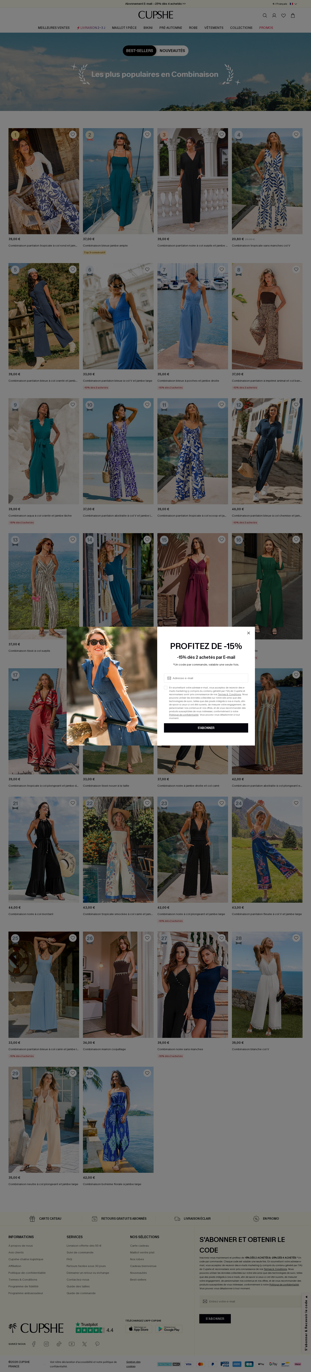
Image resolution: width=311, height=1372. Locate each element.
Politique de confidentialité (183, 714)
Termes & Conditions (229, 694)
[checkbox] (165, 687)
